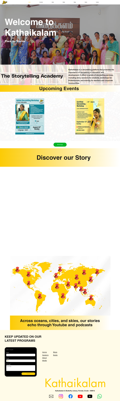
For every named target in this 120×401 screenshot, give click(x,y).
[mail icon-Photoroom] (51, 396)
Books (55, 355)
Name (7, 352)
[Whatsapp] (99, 396)
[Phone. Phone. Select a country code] (8, 360)
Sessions (45, 355)
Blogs (55, 352)
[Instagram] (61, 396)
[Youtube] (80, 396)
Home (44, 352)
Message (8, 364)
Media (44, 361)
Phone (7, 358)
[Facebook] (70, 396)
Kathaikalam (75, 383)
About (44, 358)
